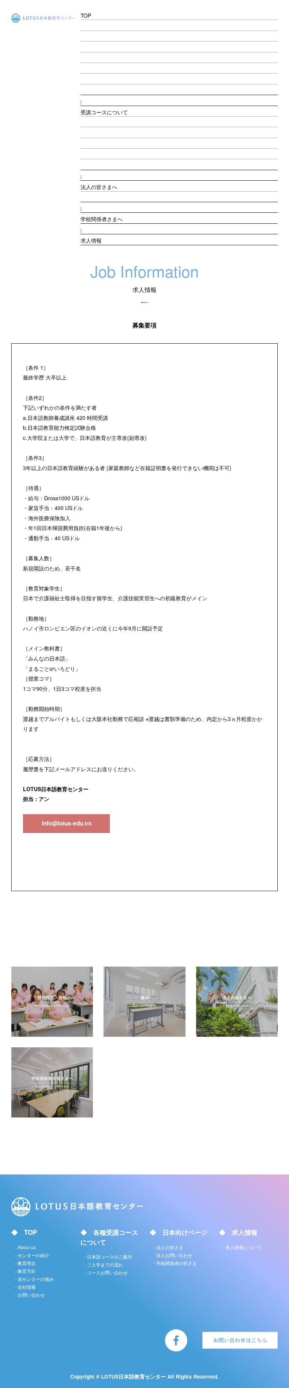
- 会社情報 (100, 77)
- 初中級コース (105, 131)
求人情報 (91, 240)
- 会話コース (103, 142)
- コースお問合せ (108, 153)
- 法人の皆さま (168, 1247)
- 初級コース (103, 121)
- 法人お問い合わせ (173, 1255)
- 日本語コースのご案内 (108, 1256)
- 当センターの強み (111, 67)
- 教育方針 (100, 56)
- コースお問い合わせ (106, 1272)
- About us (100, 24)
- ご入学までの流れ (111, 163)
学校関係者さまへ (102, 219)
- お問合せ (100, 88)
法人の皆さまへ (99, 187)
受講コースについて (104, 112)
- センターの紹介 (108, 35)
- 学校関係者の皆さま (175, 1263)
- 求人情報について (242, 1247)
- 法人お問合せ (105, 196)
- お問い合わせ (30, 1294)
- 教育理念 (100, 45)
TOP (86, 15)
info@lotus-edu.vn (66, 823)
